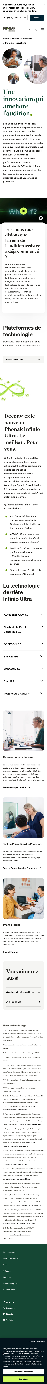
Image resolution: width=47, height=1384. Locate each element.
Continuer (37, 17)
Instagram (10, 1308)
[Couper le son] (41, 218)
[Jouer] (23, 211)
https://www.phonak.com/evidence (29, 1124)
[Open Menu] (42, 29)
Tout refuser (23, 1379)
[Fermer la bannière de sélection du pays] (45, 4)
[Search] (37, 29)
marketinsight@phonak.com (20, 1235)
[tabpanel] (23, 802)
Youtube (9, 1320)
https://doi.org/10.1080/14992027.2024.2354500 (20, 1223)
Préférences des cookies (23, 1372)
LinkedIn (9, 1314)
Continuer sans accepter (37, 1341)
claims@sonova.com (24, 1187)
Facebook (10, 1302)
